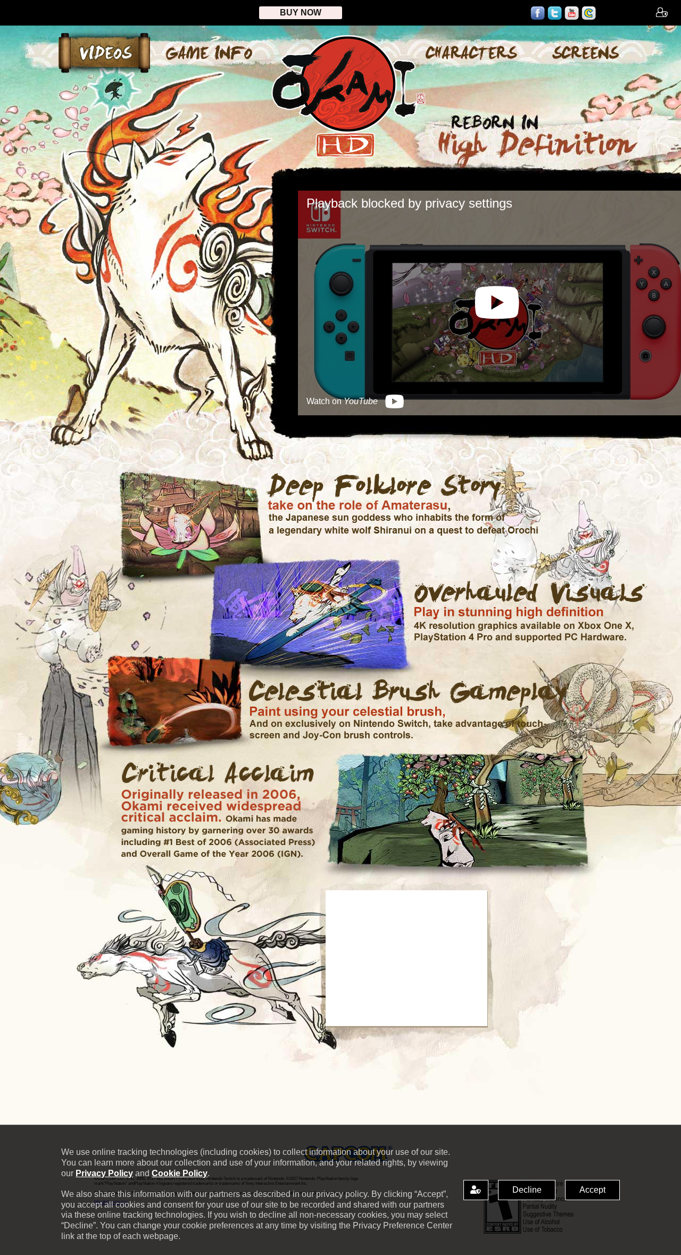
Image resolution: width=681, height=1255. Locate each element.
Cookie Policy (179, 1173)
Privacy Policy (104, 1173)
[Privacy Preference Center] (476, 1190)
